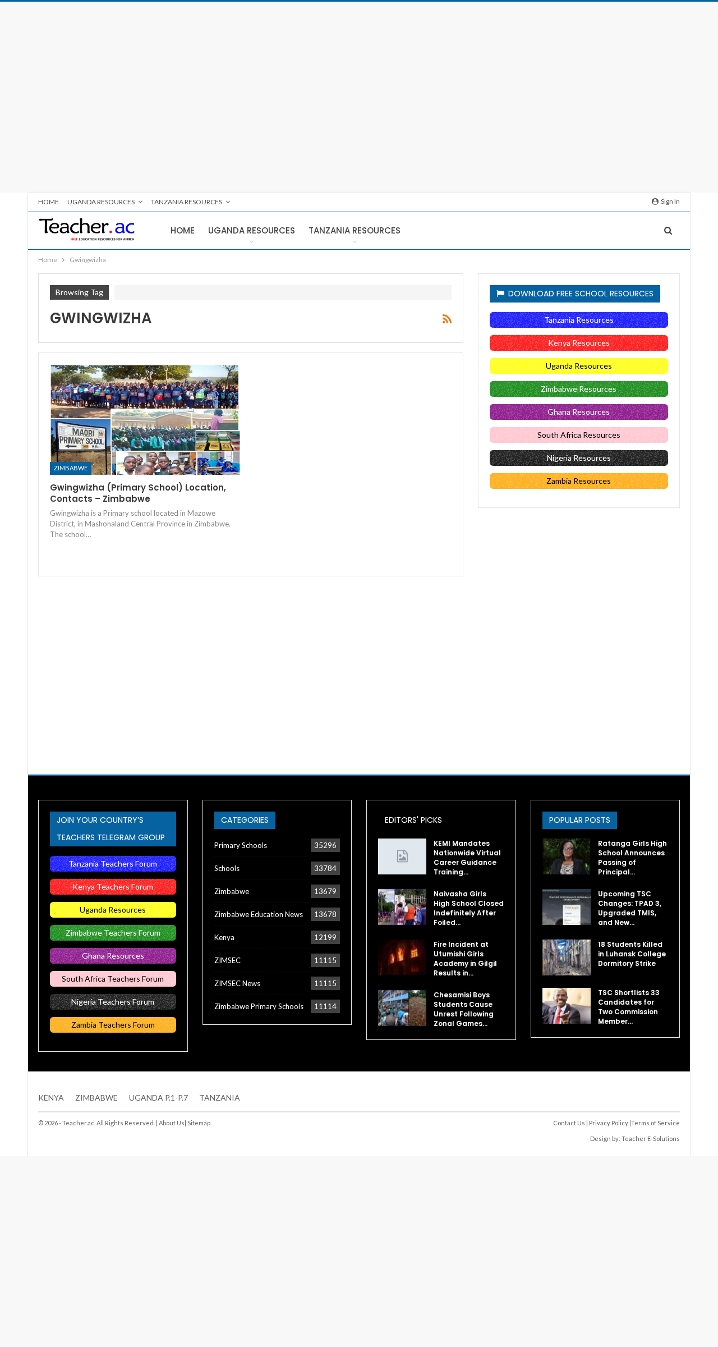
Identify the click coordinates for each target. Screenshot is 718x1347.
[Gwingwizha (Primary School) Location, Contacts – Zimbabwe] (145, 419)
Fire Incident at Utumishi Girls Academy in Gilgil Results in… (465, 959)
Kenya (224, 937)
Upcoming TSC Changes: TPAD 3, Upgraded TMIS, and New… (629, 908)
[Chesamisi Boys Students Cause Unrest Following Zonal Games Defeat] (402, 1008)
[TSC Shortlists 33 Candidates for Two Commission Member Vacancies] (566, 1006)
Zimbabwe (71, 467)
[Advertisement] (359, 97)
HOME (48, 202)
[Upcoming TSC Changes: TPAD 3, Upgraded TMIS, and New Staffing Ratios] (566, 907)
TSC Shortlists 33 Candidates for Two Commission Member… (629, 1007)
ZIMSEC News (237, 983)
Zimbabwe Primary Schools (258, 1006)
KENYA (51, 1097)
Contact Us (569, 1122)
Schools (227, 868)
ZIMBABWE (96, 1097)
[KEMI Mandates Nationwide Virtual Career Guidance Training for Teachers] (402, 856)
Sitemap (198, 1122)
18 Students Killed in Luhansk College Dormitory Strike (632, 954)
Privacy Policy (608, 1122)
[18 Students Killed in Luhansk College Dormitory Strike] (566, 957)
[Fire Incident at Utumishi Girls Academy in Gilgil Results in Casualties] (402, 957)
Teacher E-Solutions (651, 1138)
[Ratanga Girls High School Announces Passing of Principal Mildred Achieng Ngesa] (566, 856)
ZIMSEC (227, 960)
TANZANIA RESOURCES (186, 202)
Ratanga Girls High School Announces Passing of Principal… (632, 858)
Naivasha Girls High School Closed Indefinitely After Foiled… (469, 908)
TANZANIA (219, 1097)
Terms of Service (655, 1122)
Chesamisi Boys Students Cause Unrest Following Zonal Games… (464, 1009)
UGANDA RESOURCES (101, 202)
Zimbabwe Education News (258, 914)
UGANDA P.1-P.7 (158, 1097)
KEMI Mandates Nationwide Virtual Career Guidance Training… (467, 858)
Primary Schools (240, 845)
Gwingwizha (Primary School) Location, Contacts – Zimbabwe (138, 493)
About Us (172, 1122)
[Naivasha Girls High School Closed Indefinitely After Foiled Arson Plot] (402, 907)
